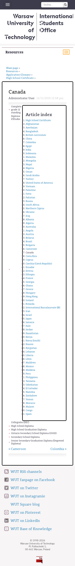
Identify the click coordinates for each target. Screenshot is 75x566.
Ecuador (30, 267)
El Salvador (32, 388)
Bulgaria (30, 245)
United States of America (39, 182)
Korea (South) (33, 340)
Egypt (29, 146)
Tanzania (30, 381)
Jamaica (30, 322)
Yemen (29, 399)
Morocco (30, 403)
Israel (29, 315)
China (29, 138)
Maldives (31, 362)
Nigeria (30, 168)
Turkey (29, 178)
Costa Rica (31, 256)
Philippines (32, 377)
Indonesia (31, 153)
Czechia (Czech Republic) (39, 263)
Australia (31, 226)
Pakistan (30, 197)
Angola (29, 230)
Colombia (31, 142)
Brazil (29, 241)
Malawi (30, 406)
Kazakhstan (32, 333)
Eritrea (29, 270)
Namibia (30, 391)
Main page (12, 68)
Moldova (30, 370)
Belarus (30, 237)
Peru (28, 373)
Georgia (30, 281)
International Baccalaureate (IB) (43, 307)
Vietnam (30, 186)
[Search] (65, 4)
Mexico (30, 366)
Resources (14, 52)
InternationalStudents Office (57, 23)
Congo (29, 410)
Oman (29, 171)
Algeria (30, 223)
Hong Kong (32, 296)
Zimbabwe (31, 395)
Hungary (30, 292)
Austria (30, 234)
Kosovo (29, 344)
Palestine (31, 190)
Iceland (29, 300)
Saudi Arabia (33, 175)
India (28, 149)
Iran (28, 311)
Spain (29, 413)
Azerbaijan (32, 127)
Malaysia (31, 157)
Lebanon (30, 351)
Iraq (28, 215)
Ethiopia (30, 274)
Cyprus (29, 259)
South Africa (32, 204)
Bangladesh (32, 131)
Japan (29, 318)
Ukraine (30, 212)
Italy (28, 325)
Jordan (29, 329)
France (29, 278)
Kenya (29, 336)
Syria (28, 193)
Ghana (29, 285)
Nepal (29, 164)
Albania (30, 219)
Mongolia (31, 160)
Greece (29, 289)
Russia (29, 201)
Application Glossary (18, 74)
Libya (28, 358)
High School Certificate (20, 78)
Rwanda (30, 303)
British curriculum (36, 135)
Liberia (29, 355)
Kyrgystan (31, 348)
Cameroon (31, 248)
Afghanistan (32, 123)
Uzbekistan (32, 384)
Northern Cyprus (35, 208)
